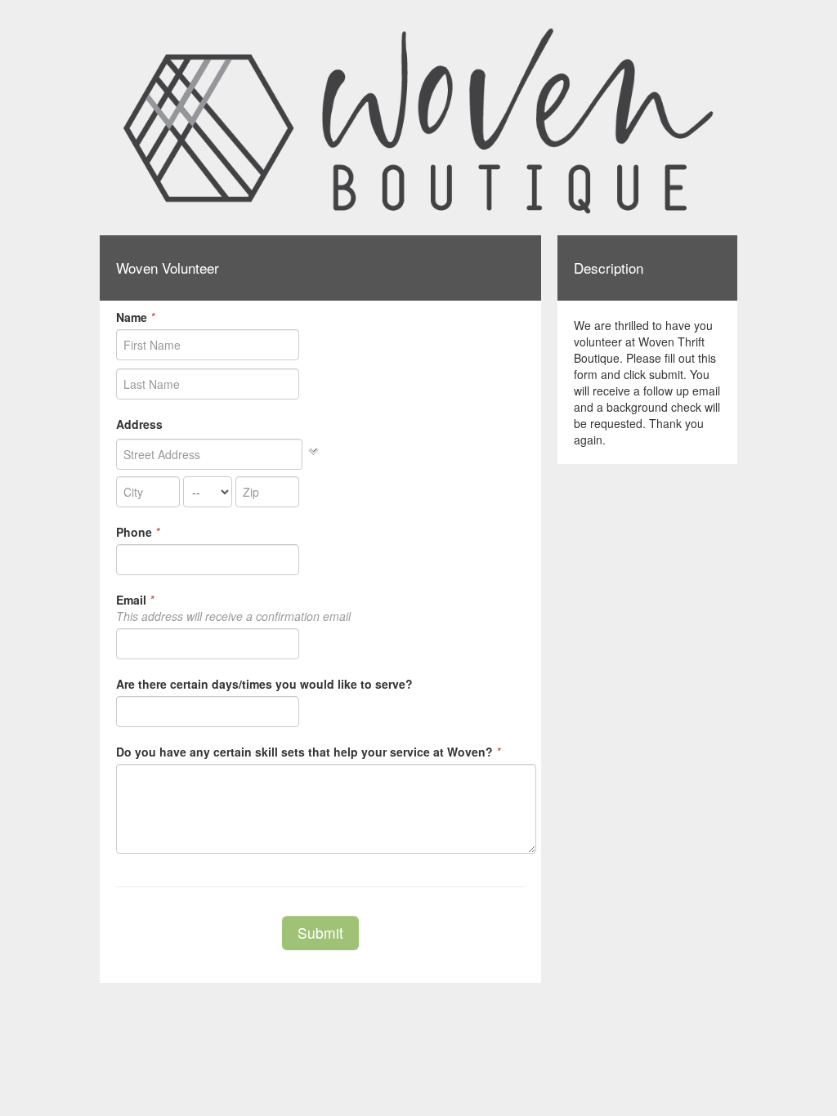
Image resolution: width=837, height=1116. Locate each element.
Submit (320, 932)
